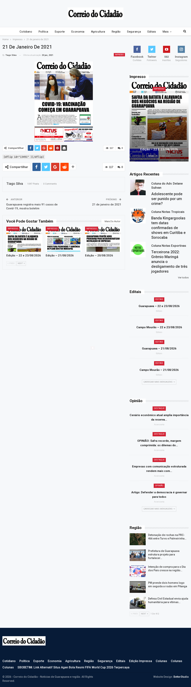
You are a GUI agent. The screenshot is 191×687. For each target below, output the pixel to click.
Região (116, 31)
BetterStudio (181, 676)
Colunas (161, 661)
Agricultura (98, 31)
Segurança (134, 31)
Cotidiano (26, 31)
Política (43, 31)
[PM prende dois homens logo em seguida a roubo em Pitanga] (138, 587)
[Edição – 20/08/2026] (103, 239)
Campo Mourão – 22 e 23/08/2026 (159, 327)
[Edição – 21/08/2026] (64, 239)
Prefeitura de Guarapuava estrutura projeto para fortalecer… (163, 554)
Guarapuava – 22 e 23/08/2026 (159, 306)
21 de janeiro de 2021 (106, 204)
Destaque (159, 408)
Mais (166, 31)
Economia (77, 31)
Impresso (119, 55)
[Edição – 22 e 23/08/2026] (24, 239)
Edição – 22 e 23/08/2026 (159, 149)
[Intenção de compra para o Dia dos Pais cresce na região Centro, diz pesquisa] (138, 571)
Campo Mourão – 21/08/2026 (159, 370)
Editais (152, 31)
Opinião (159, 485)
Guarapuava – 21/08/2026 (159, 348)
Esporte (60, 31)
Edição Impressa (140, 661)
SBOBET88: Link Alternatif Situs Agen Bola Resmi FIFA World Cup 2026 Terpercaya (73, 667)
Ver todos (183, 277)
